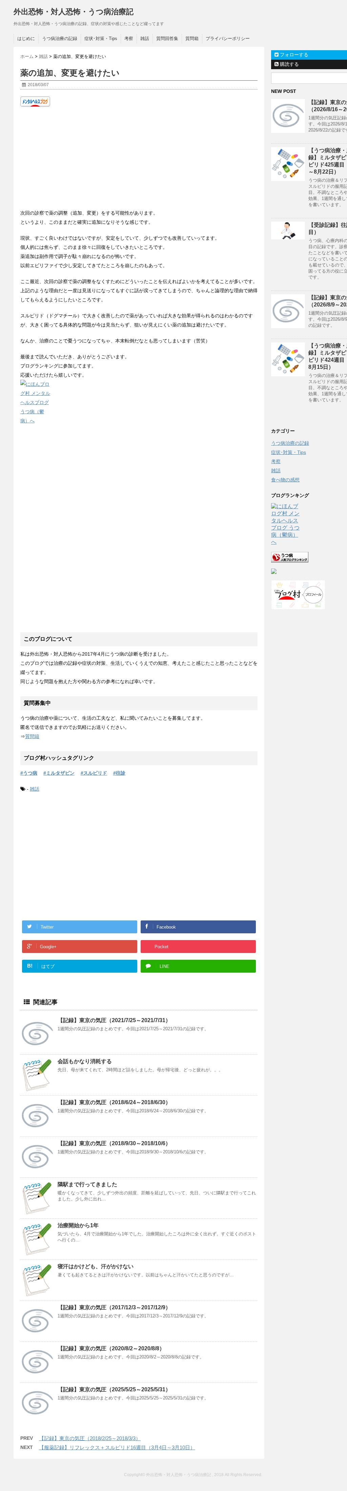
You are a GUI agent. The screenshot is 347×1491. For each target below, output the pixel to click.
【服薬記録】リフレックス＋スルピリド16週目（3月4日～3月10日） (117, 1447)
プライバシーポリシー (228, 38)
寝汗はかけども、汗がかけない (96, 1266)
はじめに (26, 38)
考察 (128, 38)
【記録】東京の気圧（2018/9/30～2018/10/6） (114, 1143)
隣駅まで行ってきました (87, 1184)
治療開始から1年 (78, 1225)
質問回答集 (167, 38)
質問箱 (192, 38)
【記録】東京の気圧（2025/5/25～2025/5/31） (114, 1389)
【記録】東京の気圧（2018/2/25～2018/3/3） (90, 1438)
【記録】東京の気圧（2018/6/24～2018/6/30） (114, 1102)
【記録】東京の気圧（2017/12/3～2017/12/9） (114, 1307)
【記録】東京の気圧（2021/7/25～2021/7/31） (114, 1020)
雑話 (144, 38)
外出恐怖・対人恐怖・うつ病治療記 (74, 11)
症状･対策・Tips (100, 38)
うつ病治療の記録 (59, 38)
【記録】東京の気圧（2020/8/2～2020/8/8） (111, 1348)
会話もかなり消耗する (85, 1061)
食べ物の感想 (285, 479)
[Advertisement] (139, 157)
